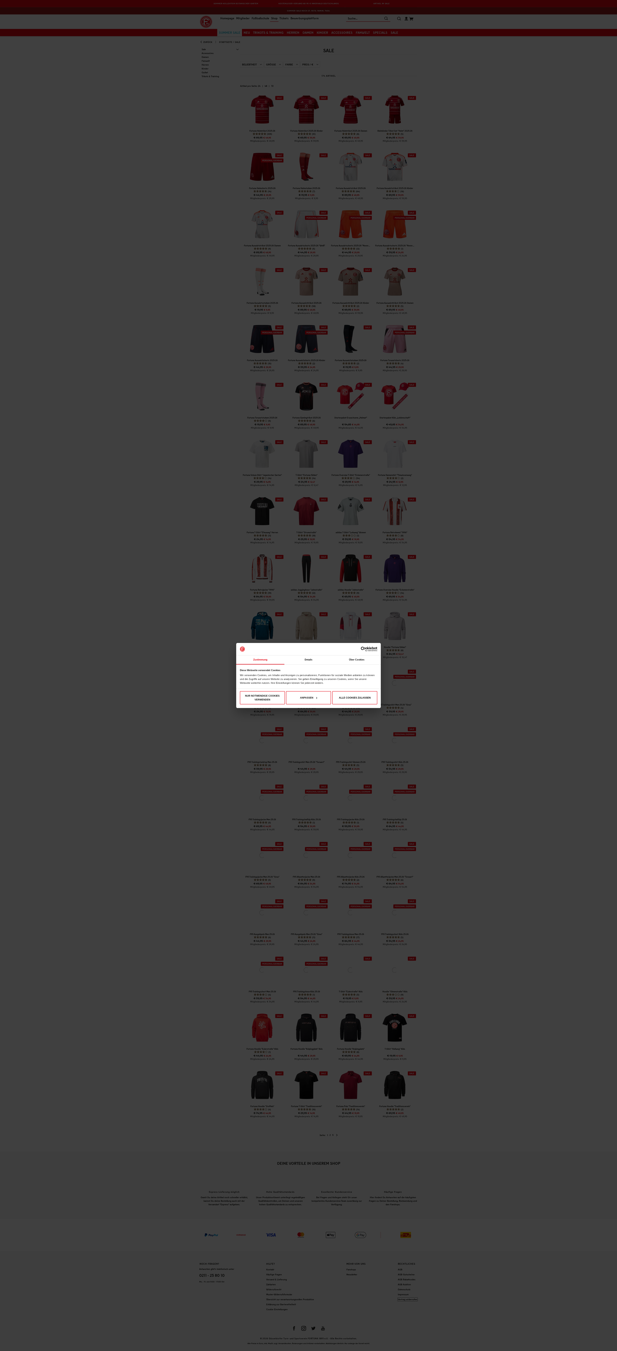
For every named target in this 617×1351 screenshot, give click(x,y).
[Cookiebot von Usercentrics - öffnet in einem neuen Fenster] (363, 649)
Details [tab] (309, 659)
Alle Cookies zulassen (355, 697)
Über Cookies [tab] (356, 659)
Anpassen (306, 697)
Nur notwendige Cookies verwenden (262, 697)
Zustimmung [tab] (260, 659)
